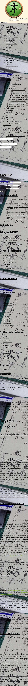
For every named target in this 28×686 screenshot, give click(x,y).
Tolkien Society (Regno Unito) (10, 268)
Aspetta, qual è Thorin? (14, 77)
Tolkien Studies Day (10, 40)
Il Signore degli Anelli (23, 493)
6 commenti (13, 566)
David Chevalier (15, 621)
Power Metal (11, 497)
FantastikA (8, 36)
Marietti (5, 301)
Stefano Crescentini (5, 628)
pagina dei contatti (23, 409)
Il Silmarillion (3, 495)
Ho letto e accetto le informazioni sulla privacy (12, 179)
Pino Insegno (24, 626)
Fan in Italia (3, 617)
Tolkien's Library (7, 323)
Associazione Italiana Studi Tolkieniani (19, 18)
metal (13, 495)
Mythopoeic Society (7, 258)
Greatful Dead (3, 679)
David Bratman (6, 340)
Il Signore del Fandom (14, 106)
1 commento (17, 628)
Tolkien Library (6, 318)
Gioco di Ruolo (9, 117)
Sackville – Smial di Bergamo (9, 262)
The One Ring (12, 119)
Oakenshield (3, 681)
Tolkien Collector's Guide (9, 310)
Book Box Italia (10, 207)
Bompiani (5, 286)
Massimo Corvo (10, 626)
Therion (8, 566)
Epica (6, 564)
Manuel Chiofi (13, 676)
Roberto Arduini (14, 615)
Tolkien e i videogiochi (14, 114)
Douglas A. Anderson (8, 345)
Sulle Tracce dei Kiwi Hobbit (18, 90)
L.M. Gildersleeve (7, 353)
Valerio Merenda (10, 215)
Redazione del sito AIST (11, 29)
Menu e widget (4, 22)
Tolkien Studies (6, 321)
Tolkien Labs (9, 62)
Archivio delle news (23, 615)
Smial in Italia (12, 86)
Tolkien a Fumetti (10, 108)
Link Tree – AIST (6, 244)
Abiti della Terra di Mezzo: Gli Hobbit (17, 103)
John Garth (5, 351)
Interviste (8, 67)
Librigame (8, 115)
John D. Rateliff (6, 349)
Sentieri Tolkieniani (7, 264)
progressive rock (11, 681)
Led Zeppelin (20, 679)
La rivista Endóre (7, 297)
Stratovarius (3, 566)
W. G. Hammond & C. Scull (9, 358)
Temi (4, 71)
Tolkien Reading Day (10, 42)
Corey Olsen (5, 338)
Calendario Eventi (7, 125)
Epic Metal (25, 491)
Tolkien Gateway (7, 314)
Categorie (2, 142)
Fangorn (2, 493)
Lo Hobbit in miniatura (14, 123)
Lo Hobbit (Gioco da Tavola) (15, 121)
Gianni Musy (14, 625)
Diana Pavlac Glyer (7, 342)
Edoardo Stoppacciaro (5, 623)
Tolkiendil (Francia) (7, 270)
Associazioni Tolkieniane (15, 84)
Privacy (2, 685)
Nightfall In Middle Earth (22, 495)
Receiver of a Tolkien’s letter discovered (15, 136)
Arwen (12, 562)
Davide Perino (24, 621)
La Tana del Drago (7, 47)
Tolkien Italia (6, 316)
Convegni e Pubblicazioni (12, 60)
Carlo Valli (15, 619)
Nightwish (17, 626)
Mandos (5, 299)
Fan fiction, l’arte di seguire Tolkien (19, 93)
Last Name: (3, 188)
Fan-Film (11, 88)
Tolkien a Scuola (9, 69)
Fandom (8, 82)
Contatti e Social (10, 31)
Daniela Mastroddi (4, 621)
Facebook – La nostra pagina (10, 240)
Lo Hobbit (9, 495)
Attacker (17, 562)
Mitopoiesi (8, 38)
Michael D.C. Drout (7, 354)
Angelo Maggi (24, 617)
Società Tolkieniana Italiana (9, 266)
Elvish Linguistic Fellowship (9, 292)
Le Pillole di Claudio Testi (12, 66)
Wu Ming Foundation (8, 325)
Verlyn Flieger (6, 356)
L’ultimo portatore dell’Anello (18, 101)
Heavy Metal (14, 493)
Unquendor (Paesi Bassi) (9, 271)
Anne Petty (5, 336)
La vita (7, 53)
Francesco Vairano (5, 625)
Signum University (7, 305)
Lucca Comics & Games (11, 44)
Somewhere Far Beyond (21, 497)
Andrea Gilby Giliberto (14, 617)
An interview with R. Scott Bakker (14, 130)
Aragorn (9, 562)
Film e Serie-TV (9, 73)
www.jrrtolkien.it (4, 378)
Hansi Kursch (7, 493)
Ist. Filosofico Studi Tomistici (10, 257)
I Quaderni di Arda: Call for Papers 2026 (15, 128)
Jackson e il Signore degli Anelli (16, 75)
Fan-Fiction (11, 91)
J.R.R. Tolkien (6, 51)
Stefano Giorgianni (15, 489)
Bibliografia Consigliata (8, 56)
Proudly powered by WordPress (11, 685)
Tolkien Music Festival (8, 319)
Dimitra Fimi (6, 343)
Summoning (24, 681)
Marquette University (8, 303)
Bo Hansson (24, 677)
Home (4, 25)
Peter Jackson (3, 497)
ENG (4, 126)
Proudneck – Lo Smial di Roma (10, 260)
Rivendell (18, 681)
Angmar (5, 677)
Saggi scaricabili (9, 58)
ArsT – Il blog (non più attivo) (9, 236)
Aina (7, 617)
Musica (11, 491)
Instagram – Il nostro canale (9, 242)
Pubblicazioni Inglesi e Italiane (13, 55)
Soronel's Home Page (8, 307)
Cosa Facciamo (6, 34)
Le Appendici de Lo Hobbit (17, 97)
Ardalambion (6, 283)
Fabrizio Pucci (15, 623)
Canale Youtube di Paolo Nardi (10, 288)
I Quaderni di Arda (7, 49)
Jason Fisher (6, 347)
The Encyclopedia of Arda (9, 308)
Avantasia (2, 619)
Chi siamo (5, 27)
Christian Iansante (23, 619)
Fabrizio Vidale (24, 623)
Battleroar (22, 562)
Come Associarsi (10, 32)
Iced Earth (18, 564)
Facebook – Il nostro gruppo (9, 238)
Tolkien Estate (6, 312)
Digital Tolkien (6, 290)
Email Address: (3, 182)
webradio (12, 628)
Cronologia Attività (10, 45)
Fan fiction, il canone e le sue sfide (19, 95)
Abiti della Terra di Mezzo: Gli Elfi (16, 104)
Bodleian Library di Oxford (9, 284)
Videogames (9, 112)
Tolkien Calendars (10, 110)
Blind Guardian (17, 491)
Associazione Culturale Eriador (10, 255)
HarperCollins (6, 294)
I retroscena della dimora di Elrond (19, 99)
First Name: (3, 185)
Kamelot (21, 625)
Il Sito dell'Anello (6, 295)
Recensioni (8, 64)
